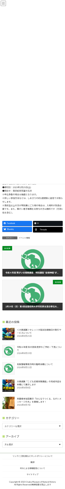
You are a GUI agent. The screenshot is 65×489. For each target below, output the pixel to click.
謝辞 (32, 462)
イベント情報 (24, 238)
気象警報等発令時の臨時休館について (35, 364)
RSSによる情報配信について (32, 468)
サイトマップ (32, 474)
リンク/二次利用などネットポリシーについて (33, 456)
